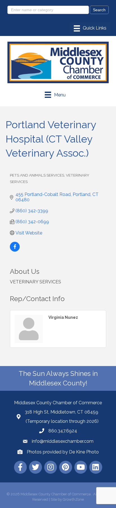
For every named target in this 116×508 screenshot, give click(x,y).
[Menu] (90, 28)
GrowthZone (73, 499)
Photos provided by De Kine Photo (63, 452)
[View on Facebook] (15, 250)
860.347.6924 (62, 431)
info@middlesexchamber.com (62, 441)
